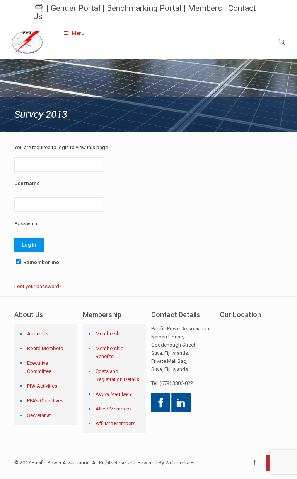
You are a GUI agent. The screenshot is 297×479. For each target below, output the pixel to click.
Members (205, 8)
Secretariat (39, 415)
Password (26, 224)
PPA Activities (42, 386)
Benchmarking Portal (144, 8)
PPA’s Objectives (45, 400)
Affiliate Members (115, 423)
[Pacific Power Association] (27, 41)
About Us (37, 334)
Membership (110, 334)
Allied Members (113, 409)
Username (27, 183)
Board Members (45, 348)
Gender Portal (76, 8)
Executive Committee (39, 367)
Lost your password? (38, 286)
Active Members (114, 394)
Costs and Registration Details (117, 375)
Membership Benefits (110, 352)
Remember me (40, 262)
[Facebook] (255, 462)
